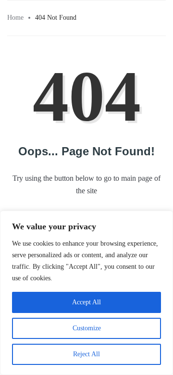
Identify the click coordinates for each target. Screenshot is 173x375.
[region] (86, 293)
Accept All (86, 302)
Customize (87, 328)
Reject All (86, 354)
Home (15, 17)
